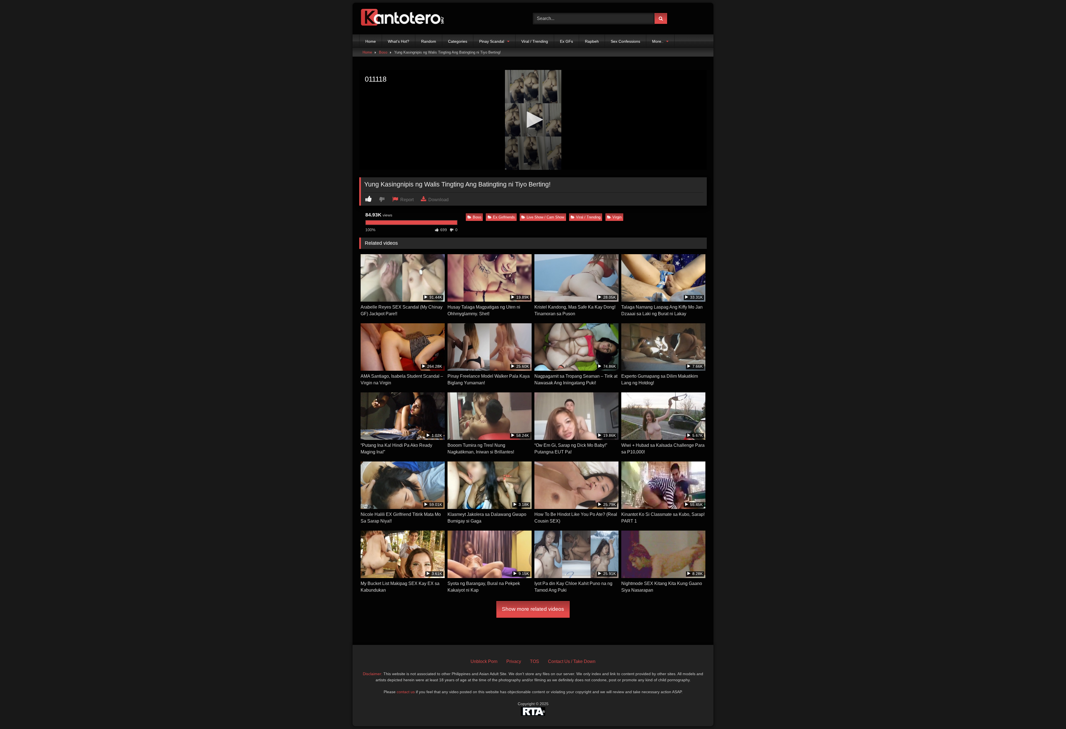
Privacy (513, 661)
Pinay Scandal (491, 41)
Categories (457, 41)
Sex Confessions (625, 41)
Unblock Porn (484, 661)
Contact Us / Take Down (571, 661)
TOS (534, 661)
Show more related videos (533, 609)
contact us (406, 692)
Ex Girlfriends (504, 217)
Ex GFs (566, 41)
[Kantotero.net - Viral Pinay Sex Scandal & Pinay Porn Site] (403, 18)
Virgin (617, 217)
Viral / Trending (534, 41)
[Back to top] (1049, 712)
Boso (383, 52)
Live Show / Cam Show (545, 217)
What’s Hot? (398, 41)
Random (428, 41)
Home (370, 41)
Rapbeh (592, 41)
